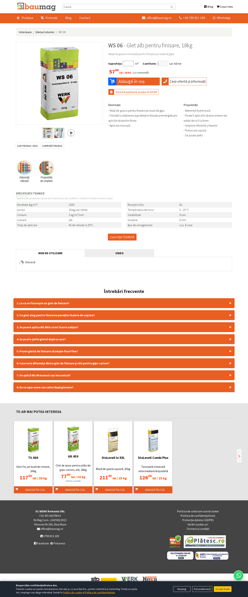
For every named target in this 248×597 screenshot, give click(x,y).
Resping (181, 589)
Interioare (25, 32)
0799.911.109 (51, 536)
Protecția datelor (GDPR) (198, 520)
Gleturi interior (45, 32)
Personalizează (202, 589)
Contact (84, 18)
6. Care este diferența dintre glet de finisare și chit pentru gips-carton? (63, 363)
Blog (68, 18)
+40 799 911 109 (192, 18)
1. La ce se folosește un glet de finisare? (43, 303)
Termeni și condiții (197, 529)
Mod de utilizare (50, 253)
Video (119, 253)
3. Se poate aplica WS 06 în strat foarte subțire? (47, 327)
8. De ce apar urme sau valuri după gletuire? (45, 387)
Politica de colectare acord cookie (198, 511)
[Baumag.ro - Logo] (36, 7)
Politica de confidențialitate (197, 515)
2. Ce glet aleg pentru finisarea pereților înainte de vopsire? (56, 315)
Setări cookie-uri (198, 524)
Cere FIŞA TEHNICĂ (122, 237)
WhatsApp (221, 18)
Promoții (51, 18)
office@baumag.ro (156, 18)
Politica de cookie (72, 592)
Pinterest (59, 543)
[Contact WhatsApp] (238, 575)
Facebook (41, 543)
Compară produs (52, 145)
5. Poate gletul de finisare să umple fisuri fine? (47, 351)
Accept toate (223, 589)
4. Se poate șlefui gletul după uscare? (41, 339)
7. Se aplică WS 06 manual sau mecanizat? (44, 375)
